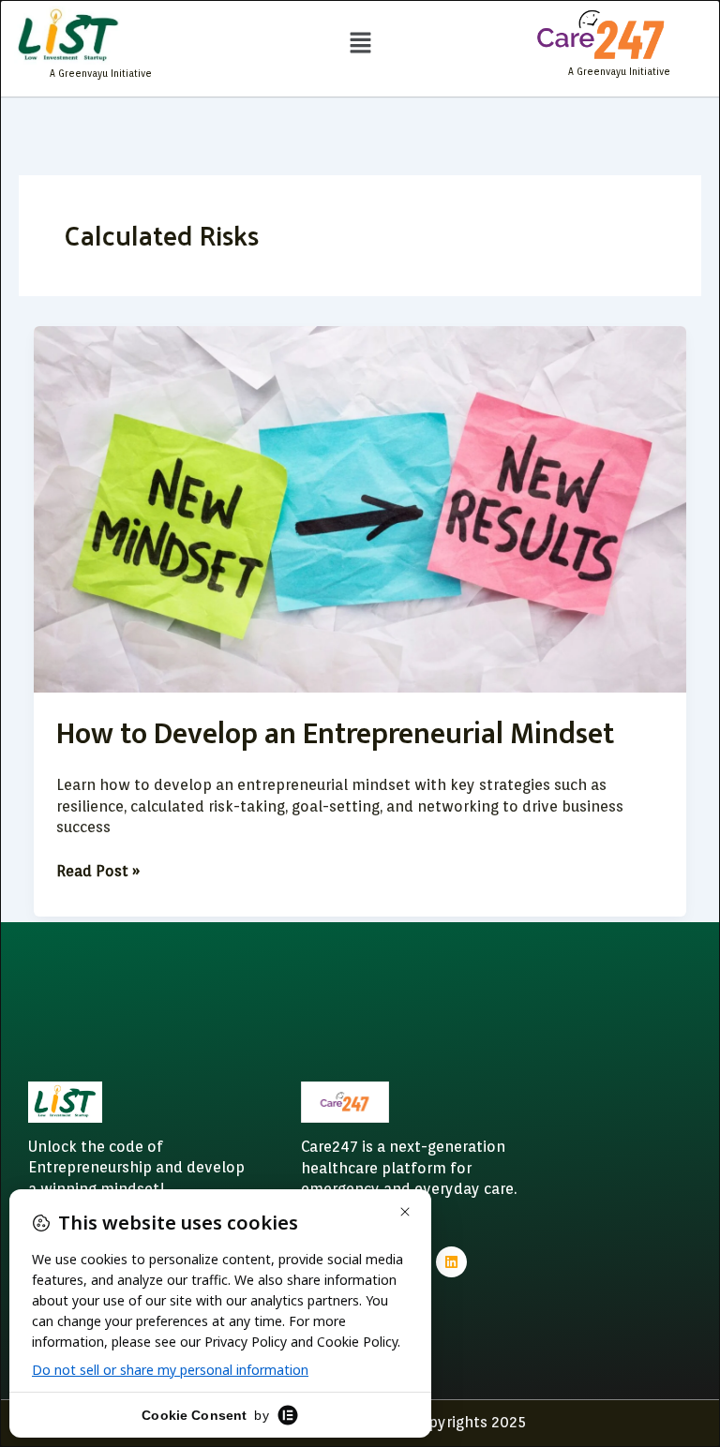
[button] (360, 43)
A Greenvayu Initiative (101, 73)
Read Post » (98, 870)
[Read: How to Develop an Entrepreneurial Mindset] (360, 508)
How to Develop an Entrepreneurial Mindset (335, 734)
